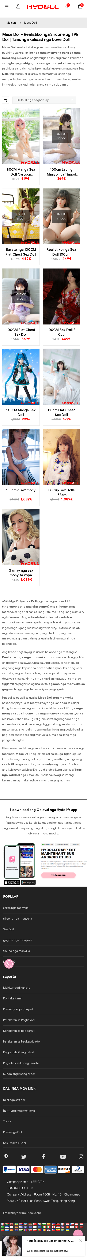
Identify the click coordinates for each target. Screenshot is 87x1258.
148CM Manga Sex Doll (20, 412)
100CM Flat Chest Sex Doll (20, 332)
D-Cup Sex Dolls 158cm (61, 492)
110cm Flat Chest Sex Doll (61, 412)
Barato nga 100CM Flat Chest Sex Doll (20, 252)
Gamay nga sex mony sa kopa (20, 572)
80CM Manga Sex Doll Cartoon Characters (21, 172)
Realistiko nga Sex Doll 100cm (61, 252)
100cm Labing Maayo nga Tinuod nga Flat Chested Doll (61, 172)
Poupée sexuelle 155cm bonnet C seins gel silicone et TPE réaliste (51, 1240)
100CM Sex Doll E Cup (61, 332)
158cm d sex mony (20, 490)
